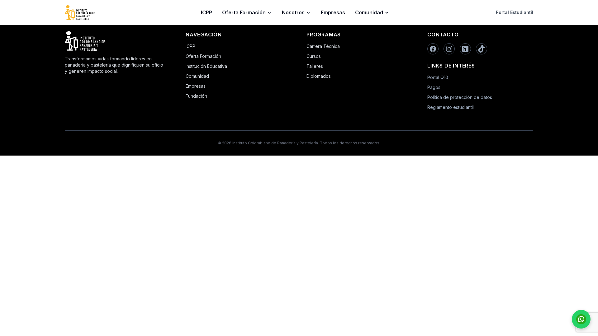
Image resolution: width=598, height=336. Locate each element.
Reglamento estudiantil (450, 107)
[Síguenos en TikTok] (481, 48)
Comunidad (369, 12)
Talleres (314, 66)
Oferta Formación (244, 12)
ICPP (206, 12)
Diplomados (318, 76)
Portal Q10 (437, 77)
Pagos (433, 87)
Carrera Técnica (323, 46)
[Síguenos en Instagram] (449, 48)
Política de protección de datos (459, 97)
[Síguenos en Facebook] (433, 48)
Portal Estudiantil (514, 12)
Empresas (333, 12)
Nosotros (293, 12)
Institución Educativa (206, 66)
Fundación (196, 96)
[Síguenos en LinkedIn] (465, 48)
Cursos (313, 56)
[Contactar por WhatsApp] (581, 319)
